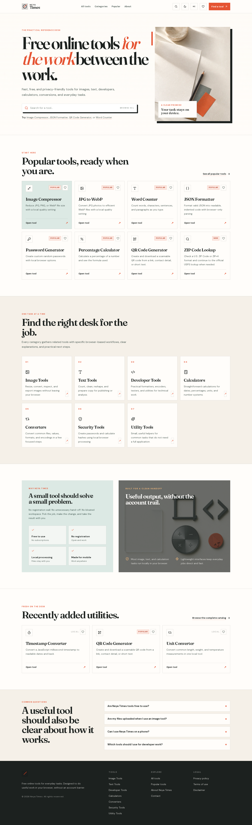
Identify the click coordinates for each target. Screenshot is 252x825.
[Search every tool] (176, 6)
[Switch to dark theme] (185, 6)
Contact (155, 795)
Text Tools (114, 784)
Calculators (115, 795)
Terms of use (200, 784)
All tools (86, 6)
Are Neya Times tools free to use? (167, 706)
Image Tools (115, 778)
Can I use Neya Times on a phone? (167, 732)
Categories (101, 6)
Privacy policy (201, 778)
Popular (116, 6)
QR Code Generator (80, 117)
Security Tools (117, 807)
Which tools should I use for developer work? (167, 744)
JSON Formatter (59, 117)
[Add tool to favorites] (65, 187)
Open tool (47, 223)
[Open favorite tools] (203, 6)
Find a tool (217, 6)
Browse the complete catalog (209, 617)
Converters (115, 801)
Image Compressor (37, 117)
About (127, 6)
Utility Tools (115, 813)
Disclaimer (199, 790)
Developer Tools (118, 790)
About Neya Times (161, 790)
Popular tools (158, 784)
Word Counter (104, 117)
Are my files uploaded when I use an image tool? (167, 719)
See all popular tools (214, 173)
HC (194, 6)
